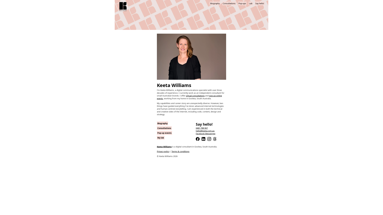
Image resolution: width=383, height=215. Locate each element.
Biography (215, 3)
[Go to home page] (122, 7)
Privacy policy (163, 151)
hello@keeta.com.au (205, 130)
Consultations (229, 3)
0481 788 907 (202, 128)
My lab (160, 137)
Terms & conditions (180, 151)
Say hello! (259, 3)
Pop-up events (164, 133)
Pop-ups (242, 3)
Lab (250, 3)
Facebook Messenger (205, 133)
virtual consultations (195, 95)
